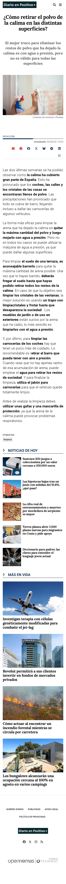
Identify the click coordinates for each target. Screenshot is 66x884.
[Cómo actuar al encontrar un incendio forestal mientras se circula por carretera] (33, 703)
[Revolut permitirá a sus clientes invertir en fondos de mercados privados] (33, 650)
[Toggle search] (54, 4)
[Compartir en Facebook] (28, 148)
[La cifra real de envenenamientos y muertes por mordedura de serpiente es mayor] (12, 511)
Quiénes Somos (14, 809)
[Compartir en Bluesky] (44, 148)
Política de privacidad (32, 816)
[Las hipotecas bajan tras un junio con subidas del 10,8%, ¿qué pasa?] (12, 489)
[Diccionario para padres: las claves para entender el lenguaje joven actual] (12, 556)
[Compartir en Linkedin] (59, 148)
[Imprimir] (21, 148)
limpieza (7, 439)
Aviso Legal (51, 809)
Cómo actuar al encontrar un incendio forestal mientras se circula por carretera (27, 727)
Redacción (9, 136)
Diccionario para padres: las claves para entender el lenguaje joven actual (41, 553)
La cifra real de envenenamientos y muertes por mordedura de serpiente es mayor (42, 509)
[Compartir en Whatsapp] (59, 155)
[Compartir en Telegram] (52, 148)
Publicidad (34, 809)
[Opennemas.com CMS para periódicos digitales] (33, 865)
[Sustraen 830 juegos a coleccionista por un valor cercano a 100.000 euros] (12, 466)
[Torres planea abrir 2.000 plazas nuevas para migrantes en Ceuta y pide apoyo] (12, 534)
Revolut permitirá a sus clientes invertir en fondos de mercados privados (29, 675)
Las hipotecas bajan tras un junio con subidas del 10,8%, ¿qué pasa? (41, 485)
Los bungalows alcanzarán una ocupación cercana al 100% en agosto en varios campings (28, 780)
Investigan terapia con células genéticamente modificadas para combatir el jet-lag (30, 623)
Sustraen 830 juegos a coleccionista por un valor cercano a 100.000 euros (40, 462)
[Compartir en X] (36, 148)
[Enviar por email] (13, 148)
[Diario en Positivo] (19, 4)
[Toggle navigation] (60, 4)
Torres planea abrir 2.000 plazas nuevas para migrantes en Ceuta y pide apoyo (42, 530)
